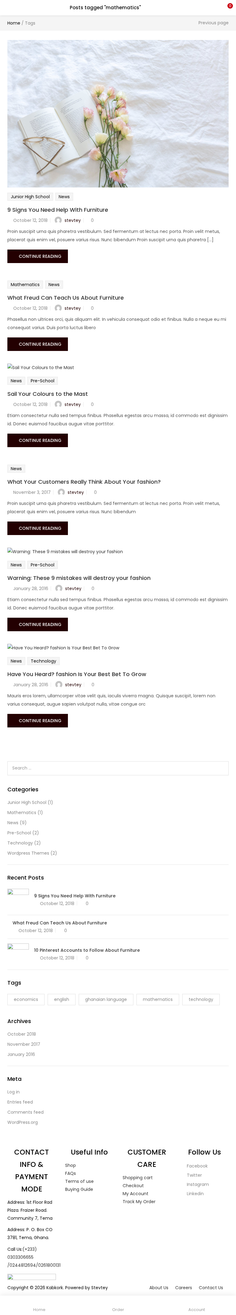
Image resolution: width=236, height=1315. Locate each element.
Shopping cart (138, 1178)
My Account (135, 1194)
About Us (158, 1288)
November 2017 (23, 1044)
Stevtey (99, 1288)
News (64, 197)
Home (13, 23)
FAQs (70, 1173)
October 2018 (21, 1034)
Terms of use (79, 1181)
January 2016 (21, 1054)
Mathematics (25, 285)
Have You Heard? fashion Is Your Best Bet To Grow (76, 674)
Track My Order (139, 1202)
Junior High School (30, 197)
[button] (226, 7)
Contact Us (211, 1288)
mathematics (158, 999)
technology (201, 999)
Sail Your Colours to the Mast (47, 394)
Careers (183, 1288)
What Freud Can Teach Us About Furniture (65, 297)
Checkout (133, 1186)
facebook (197, 1166)
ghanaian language (106, 999)
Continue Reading (40, 256)
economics (26, 999)
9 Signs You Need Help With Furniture (57, 210)
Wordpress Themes (28, 853)
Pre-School (42, 381)
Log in (13, 1092)
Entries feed (20, 1102)
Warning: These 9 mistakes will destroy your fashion (79, 578)
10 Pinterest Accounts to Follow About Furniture (87, 950)
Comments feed (25, 1112)
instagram (197, 1184)
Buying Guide (79, 1189)
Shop (70, 1165)
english (61, 999)
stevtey (73, 220)
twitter (194, 1175)
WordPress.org (22, 1122)
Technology (43, 661)
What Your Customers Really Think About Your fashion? (84, 482)
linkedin (195, 1194)
